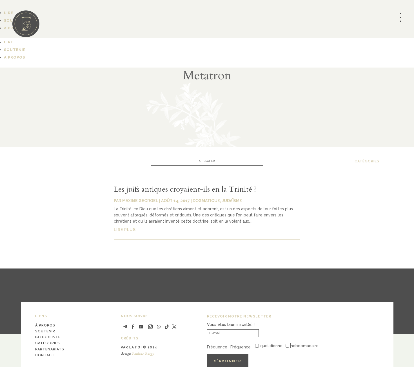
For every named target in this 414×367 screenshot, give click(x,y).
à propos (45, 325)
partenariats (49, 349)
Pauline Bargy (143, 354)
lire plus (125, 229)
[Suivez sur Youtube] (141, 326)
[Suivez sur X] (174, 326)
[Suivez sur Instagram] (150, 326)
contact (45, 355)
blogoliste (48, 337)
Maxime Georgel (140, 200)
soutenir (45, 331)
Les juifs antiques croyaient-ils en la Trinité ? (185, 189)
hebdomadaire (305, 345)
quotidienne (271, 345)
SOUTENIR (15, 50)
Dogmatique (206, 200)
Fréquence (217, 347)
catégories (367, 161)
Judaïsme (232, 200)
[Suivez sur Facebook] (132, 327)
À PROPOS (14, 57)
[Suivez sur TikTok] (166, 326)
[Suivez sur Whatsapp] (159, 327)
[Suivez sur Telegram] (125, 327)
